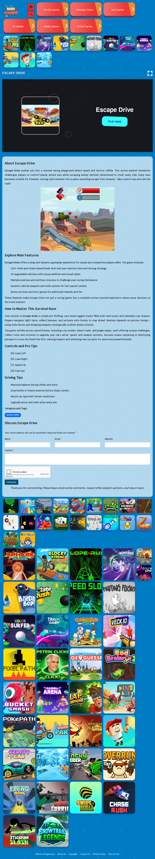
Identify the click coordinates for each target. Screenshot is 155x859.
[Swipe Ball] (86, 798)
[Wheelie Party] (52, 731)
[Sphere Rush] (19, 564)
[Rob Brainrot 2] (119, 664)
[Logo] (11, 10)
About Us (62, 854)
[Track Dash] (52, 631)
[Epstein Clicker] (52, 664)
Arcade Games (13, 415)
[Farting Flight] (119, 598)
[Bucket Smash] (19, 698)
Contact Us (85, 854)
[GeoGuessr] (86, 664)
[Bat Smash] (119, 731)
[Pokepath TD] (19, 731)
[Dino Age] (119, 698)
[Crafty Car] (19, 764)
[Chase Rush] (119, 798)
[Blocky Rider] (86, 764)
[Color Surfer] (19, 631)
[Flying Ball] (19, 798)
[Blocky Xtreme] (52, 564)
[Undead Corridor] (52, 798)
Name (8, 439)
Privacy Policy (99, 854)
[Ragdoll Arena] (52, 698)
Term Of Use (113, 854)
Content (10, 450)
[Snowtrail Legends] (52, 831)
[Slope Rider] (52, 764)
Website (109, 439)
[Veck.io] (119, 631)
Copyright (73, 854)
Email (58, 439)
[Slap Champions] (86, 698)
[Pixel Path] (19, 664)
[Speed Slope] (86, 598)
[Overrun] (119, 764)
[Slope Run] (86, 564)
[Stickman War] (86, 731)
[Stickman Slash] (19, 831)
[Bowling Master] (119, 564)
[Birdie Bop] (19, 598)
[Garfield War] (86, 631)
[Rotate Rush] (52, 598)
